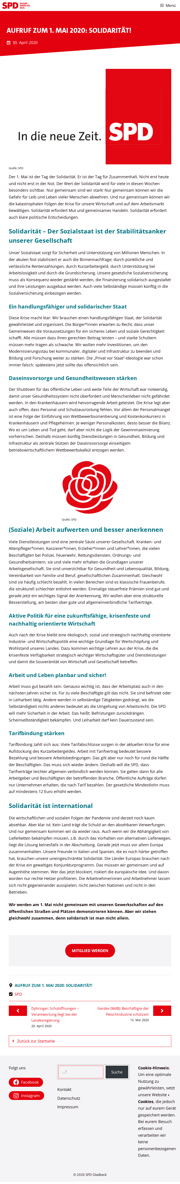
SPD (18, 994)
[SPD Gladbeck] (16, 5)
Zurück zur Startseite (36, 1041)
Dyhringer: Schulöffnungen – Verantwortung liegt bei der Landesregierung (55, 1014)
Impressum (67, 1106)
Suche (116, 1072)
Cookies (145, 1101)
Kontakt (64, 1089)
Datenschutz (68, 1098)
